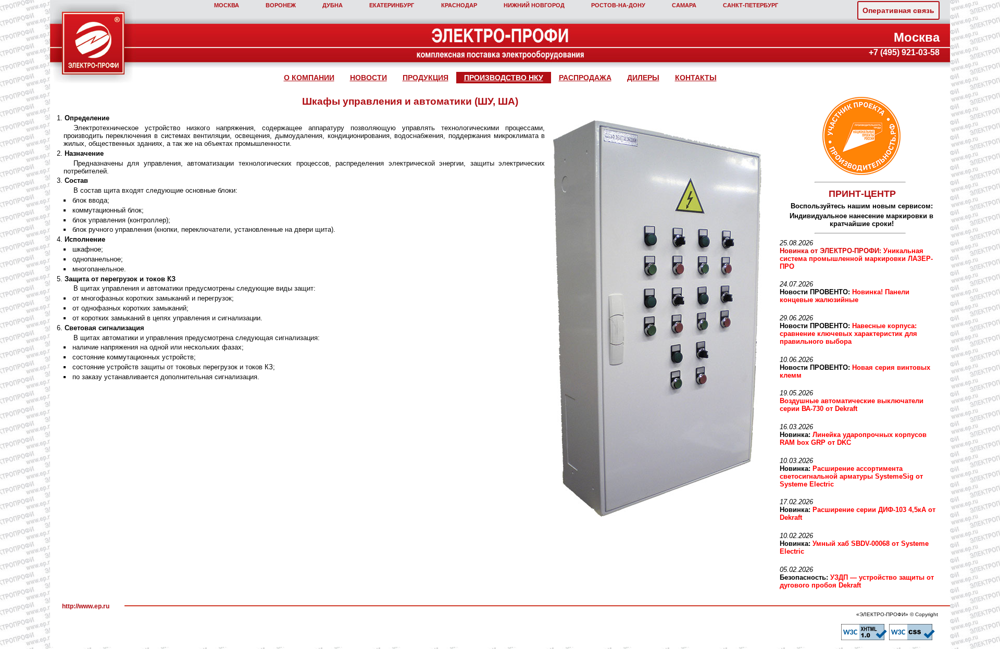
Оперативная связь (898, 10)
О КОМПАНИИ (309, 77)
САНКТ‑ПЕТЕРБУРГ (750, 5)
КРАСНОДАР (459, 5)
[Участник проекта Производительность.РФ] (859, 136)
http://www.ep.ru (85, 606)
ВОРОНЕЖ (281, 5)
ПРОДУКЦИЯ (425, 77)
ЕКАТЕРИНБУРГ (391, 5)
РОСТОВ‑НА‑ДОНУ (618, 5)
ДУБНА (332, 5)
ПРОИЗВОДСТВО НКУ (503, 77)
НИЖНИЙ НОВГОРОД (534, 5)
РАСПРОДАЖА (585, 77)
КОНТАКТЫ (696, 77)
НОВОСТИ (368, 77)
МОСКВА (226, 5)
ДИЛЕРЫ (643, 77)
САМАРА (684, 5)
